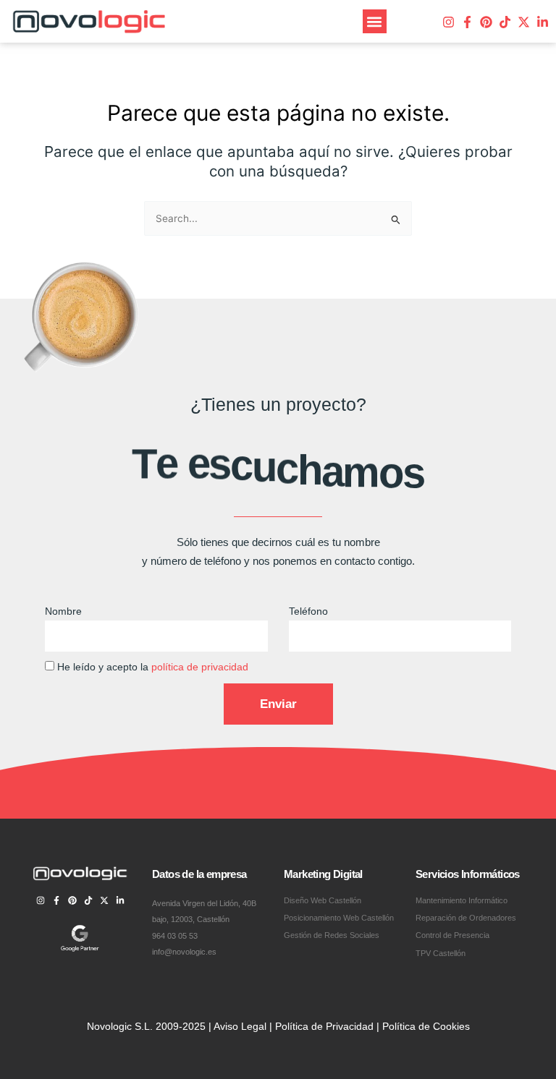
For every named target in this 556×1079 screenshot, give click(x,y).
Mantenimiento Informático (461, 900)
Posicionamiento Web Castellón (339, 917)
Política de (407, 1026)
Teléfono (308, 611)
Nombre (63, 611)
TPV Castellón (441, 953)
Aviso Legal (240, 1026)
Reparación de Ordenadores (466, 917)
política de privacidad (199, 667)
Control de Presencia (452, 935)
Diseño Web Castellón (322, 900)
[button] (375, 21)
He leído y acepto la (152, 667)
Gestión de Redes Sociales (331, 935)
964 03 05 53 (175, 935)
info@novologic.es (184, 951)
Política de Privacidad (324, 1026)
